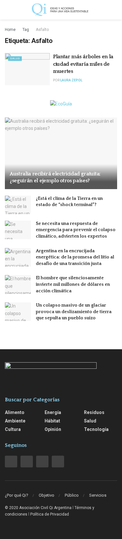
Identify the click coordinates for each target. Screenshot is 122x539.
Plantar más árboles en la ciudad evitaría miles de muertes (83, 64)
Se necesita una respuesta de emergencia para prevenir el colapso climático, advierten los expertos (75, 230)
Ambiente (15, 420)
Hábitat (52, 420)
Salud (15, 58)
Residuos (94, 412)
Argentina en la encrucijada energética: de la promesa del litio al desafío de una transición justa (75, 257)
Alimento (14, 412)
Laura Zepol (71, 80)
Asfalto (42, 29)
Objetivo (46, 495)
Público (72, 495)
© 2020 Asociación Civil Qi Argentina (38, 507)
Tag (25, 29)
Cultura (13, 429)
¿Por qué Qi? (16, 495)
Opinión (53, 429)
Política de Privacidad (49, 514)
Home (10, 29)
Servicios (97, 495)
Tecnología (96, 429)
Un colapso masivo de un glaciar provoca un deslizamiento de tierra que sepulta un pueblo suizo (74, 312)
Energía (53, 412)
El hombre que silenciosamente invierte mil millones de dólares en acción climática (73, 284)
